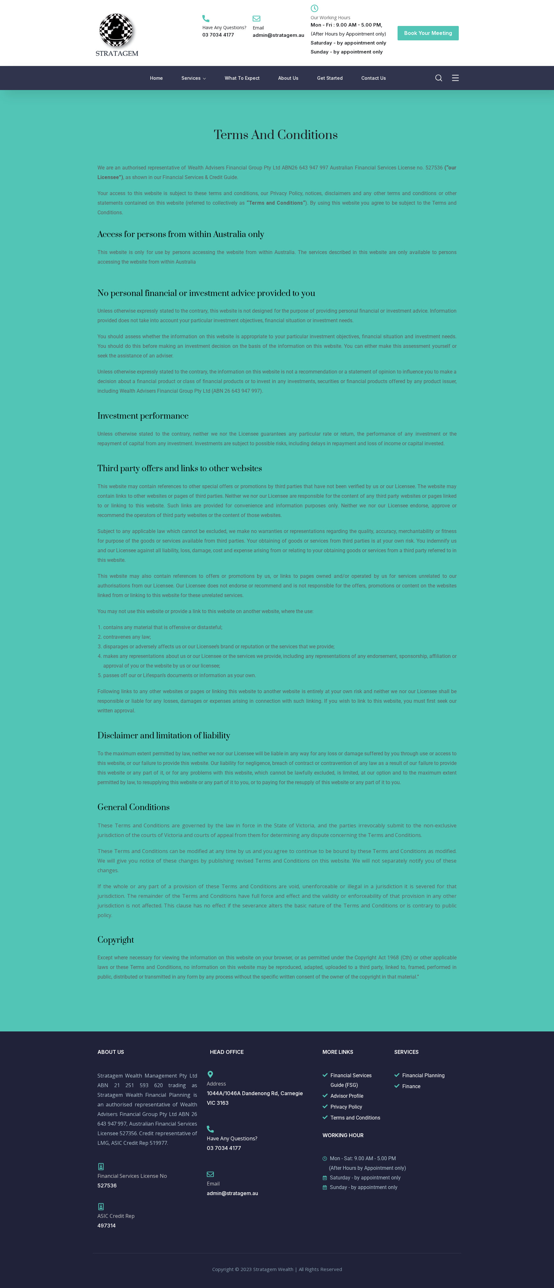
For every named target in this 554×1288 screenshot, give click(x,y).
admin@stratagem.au (278, 35)
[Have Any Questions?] (205, 18)
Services (191, 78)
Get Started (330, 78)
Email (258, 28)
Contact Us (373, 78)
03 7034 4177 (218, 35)
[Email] (256, 18)
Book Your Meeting (428, 33)
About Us (288, 78)
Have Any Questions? (224, 27)
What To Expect (242, 78)
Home (156, 78)
